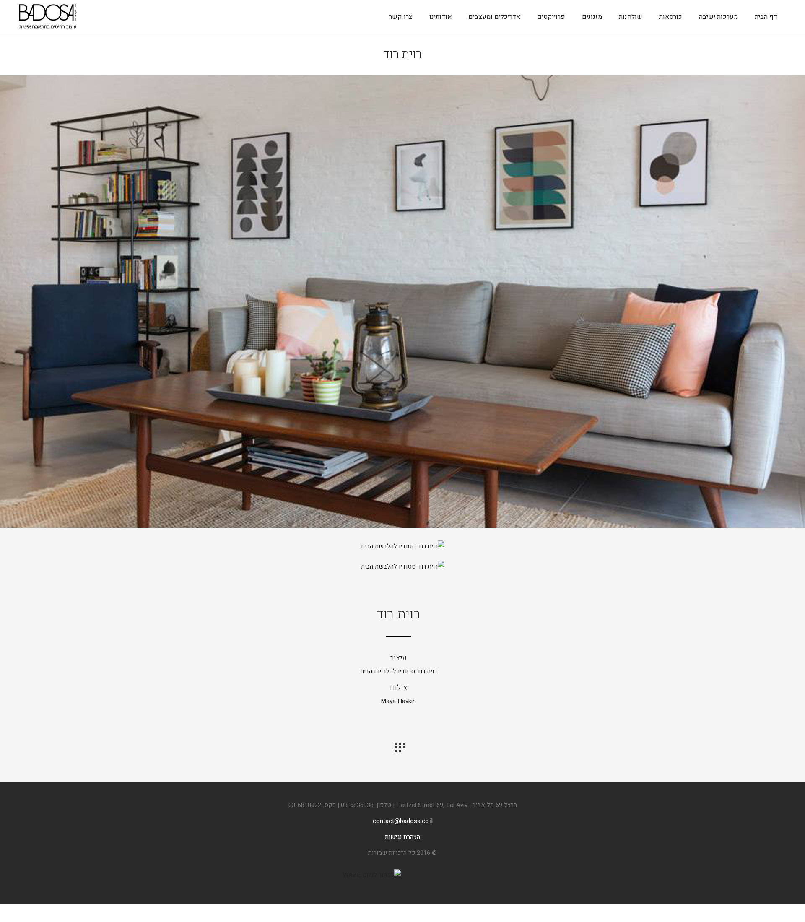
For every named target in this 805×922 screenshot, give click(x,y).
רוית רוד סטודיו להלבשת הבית (398, 671)
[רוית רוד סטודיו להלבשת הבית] (402, 526)
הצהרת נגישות (402, 836)
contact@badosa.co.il (403, 821)
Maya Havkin (398, 701)
